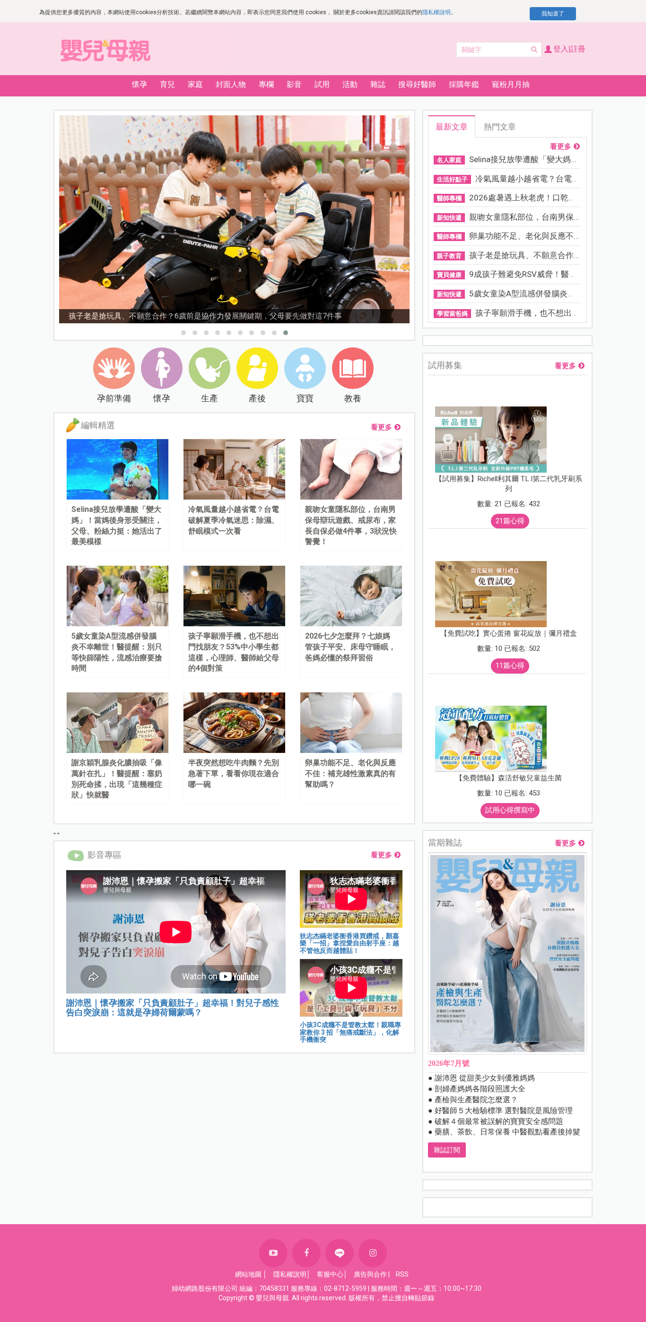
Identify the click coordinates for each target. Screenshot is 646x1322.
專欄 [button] (266, 84)
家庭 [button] (195, 84)
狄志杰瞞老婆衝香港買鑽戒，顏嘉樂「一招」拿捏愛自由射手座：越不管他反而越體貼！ (349, 943)
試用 (322, 84)
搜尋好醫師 (417, 84)
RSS (402, 1274)
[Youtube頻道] (273, 1253)
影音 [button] (294, 84)
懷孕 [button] (139, 84)
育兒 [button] (167, 84)
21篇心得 (510, 521)
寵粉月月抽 (511, 84)
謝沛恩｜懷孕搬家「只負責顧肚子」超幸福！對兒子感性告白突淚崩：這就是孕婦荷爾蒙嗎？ (172, 1007)
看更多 (381, 427)
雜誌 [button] (377, 84)
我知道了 (552, 13)
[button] (183, 332)
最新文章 (452, 126)
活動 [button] (350, 84)
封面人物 (231, 84)
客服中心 (330, 1274)
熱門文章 (500, 126)
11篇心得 (510, 665)
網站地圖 (248, 1274)
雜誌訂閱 (447, 1150)
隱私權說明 (436, 12)
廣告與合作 (370, 1274)
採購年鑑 (464, 84)
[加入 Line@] (339, 1253)
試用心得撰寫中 (510, 810)
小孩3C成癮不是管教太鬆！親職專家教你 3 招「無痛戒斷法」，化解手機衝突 (350, 1032)
